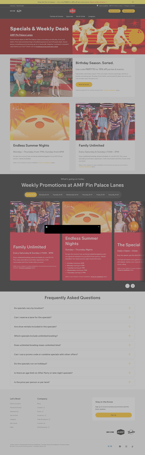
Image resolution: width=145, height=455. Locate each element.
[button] (99, 226)
